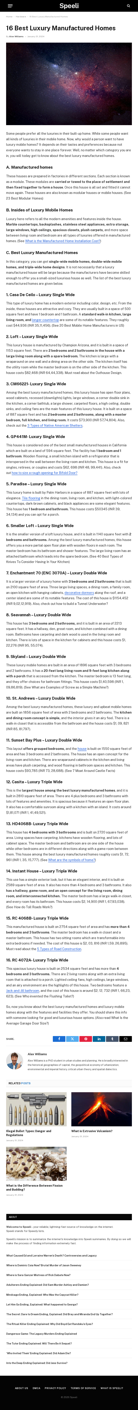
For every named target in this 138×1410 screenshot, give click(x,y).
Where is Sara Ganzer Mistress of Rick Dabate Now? (38, 1275)
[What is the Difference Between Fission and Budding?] (36, 1164)
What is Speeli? (112, 1388)
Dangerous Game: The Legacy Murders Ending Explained (41, 1333)
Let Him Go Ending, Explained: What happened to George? (42, 1304)
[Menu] (10, 6)
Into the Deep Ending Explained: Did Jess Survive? (36, 1363)
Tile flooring (31, 498)
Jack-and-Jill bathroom (22, 991)
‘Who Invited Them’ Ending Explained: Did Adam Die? (38, 1353)
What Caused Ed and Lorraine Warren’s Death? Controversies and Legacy (51, 1255)
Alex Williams (16, 36)
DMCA (36, 1388)
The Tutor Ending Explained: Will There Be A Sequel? (39, 1343)
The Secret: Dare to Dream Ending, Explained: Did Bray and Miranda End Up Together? (59, 1314)
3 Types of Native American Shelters (54, 425)
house (82, 749)
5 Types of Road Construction (59, 949)
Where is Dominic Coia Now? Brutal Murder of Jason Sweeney (43, 1265)
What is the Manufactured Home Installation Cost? (62, 241)
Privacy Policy (55, 1388)
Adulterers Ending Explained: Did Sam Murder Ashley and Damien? (47, 1284)
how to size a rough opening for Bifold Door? (44, 473)
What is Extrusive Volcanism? (91, 1131)
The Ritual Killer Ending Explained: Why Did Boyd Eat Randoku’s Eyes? (49, 1324)
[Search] (128, 6)
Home (9, 16)
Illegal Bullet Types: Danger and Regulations (28, 1133)
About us (21, 1388)
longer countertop (45, 320)
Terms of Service (83, 1388)
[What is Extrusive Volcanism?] (101, 1109)
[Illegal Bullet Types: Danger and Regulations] (36, 1109)
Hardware (21, 16)
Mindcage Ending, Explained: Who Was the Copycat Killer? (42, 1294)
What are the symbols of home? (71, 860)
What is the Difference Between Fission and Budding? (34, 1187)
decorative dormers (79, 593)
